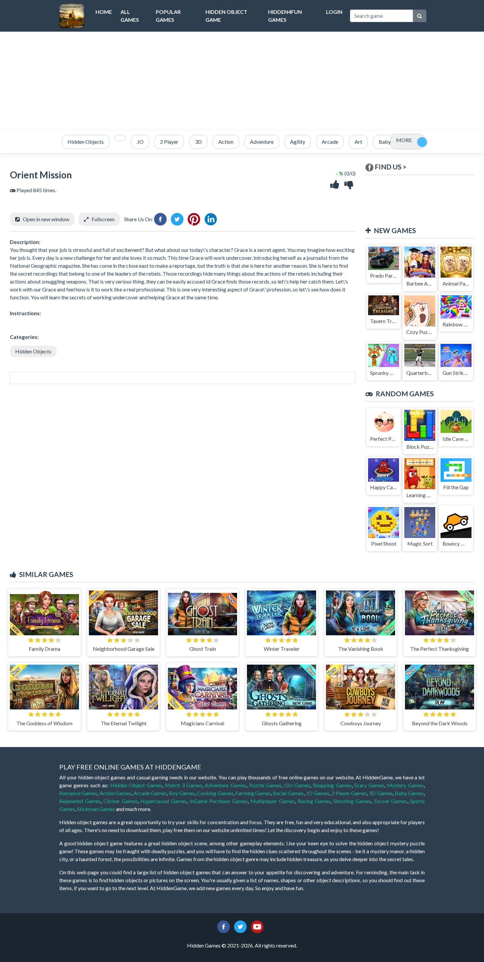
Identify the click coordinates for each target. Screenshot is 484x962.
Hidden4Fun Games (285, 16)
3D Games (380, 793)
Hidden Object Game (226, 16)
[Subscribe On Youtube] (257, 926)
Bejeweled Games (80, 801)
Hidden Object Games (136, 785)
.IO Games (317, 793)
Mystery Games (405, 785)
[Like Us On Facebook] (223, 926)
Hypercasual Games (163, 801)
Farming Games (253, 793)
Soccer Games (390, 801)
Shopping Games (332, 785)
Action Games (115, 793)
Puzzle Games (265, 785)
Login (334, 12)
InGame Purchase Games (219, 801)
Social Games (288, 793)
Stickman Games (96, 809)
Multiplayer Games (272, 801)
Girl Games (297, 785)
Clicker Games (120, 801)
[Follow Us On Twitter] (240, 926)
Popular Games (168, 16)
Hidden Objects (33, 351)
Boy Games (182, 793)
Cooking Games (215, 793)
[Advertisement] (242, 81)
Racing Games (314, 801)
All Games (130, 16)
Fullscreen (103, 219)
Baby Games (409, 793)
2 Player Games (349, 793)
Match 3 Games (183, 785)
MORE (404, 140)
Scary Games (369, 785)
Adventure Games (225, 785)
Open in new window (46, 219)
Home (103, 12)
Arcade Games (150, 793)
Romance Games (78, 793)
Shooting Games (352, 801)
